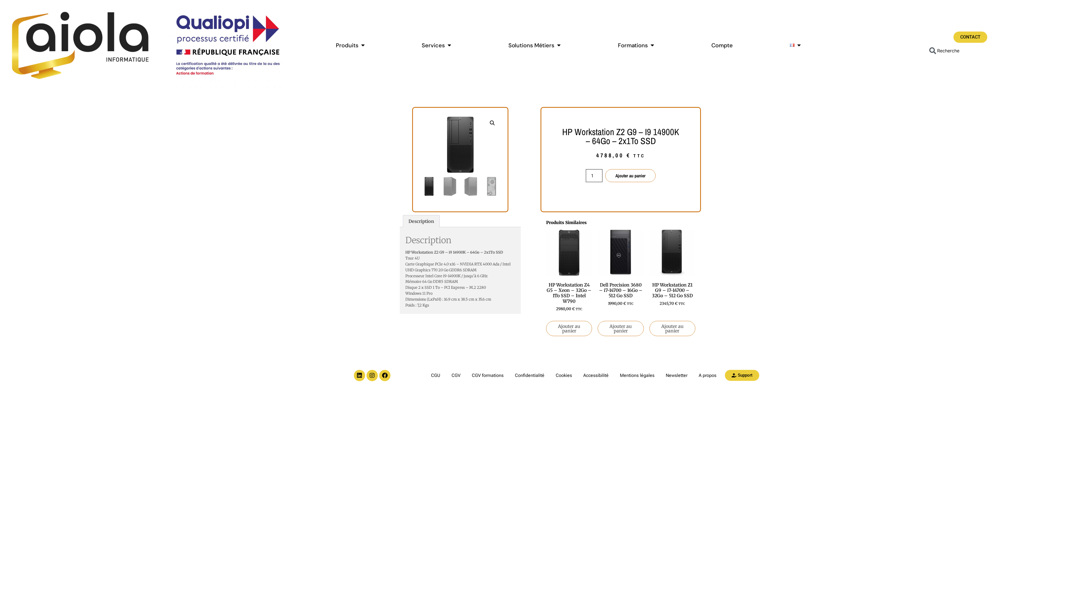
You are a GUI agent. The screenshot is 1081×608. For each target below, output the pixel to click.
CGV (456, 375)
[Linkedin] (359, 375)
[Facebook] (384, 375)
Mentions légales (637, 375)
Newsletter (676, 375)
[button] (492, 123)
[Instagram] (372, 375)
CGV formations (488, 375)
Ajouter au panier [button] (569, 328)
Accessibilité (596, 375)
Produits (347, 45)
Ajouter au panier (630, 176)
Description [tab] (421, 221)
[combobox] (970, 51)
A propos (707, 375)
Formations (633, 45)
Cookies (564, 375)
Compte (722, 45)
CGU (435, 375)
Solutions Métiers (531, 45)
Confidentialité (529, 375)
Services (433, 45)
